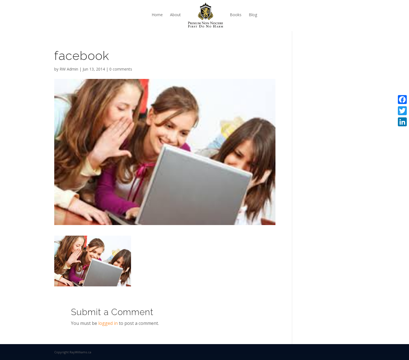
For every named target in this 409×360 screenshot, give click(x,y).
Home (157, 14)
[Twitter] (402, 110)
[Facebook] (402, 99)
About (175, 14)
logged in (108, 323)
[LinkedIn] (402, 121)
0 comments (120, 69)
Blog (253, 14)
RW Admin (69, 69)
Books (236, 14)
